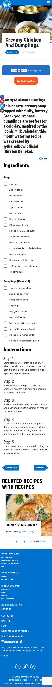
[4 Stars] (22, 70)
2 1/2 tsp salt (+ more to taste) (23, 265)
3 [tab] (24, 541)
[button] (48, 3)
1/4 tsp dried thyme (18, 224)
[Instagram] (18, 666)
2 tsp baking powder (19, 293)
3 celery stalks (16, 189)
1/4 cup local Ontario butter (22, 230)
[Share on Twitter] (2, 106)
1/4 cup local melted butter (22, 334)
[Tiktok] (25, 666)
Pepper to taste (16, 271)
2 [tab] (16, 541)
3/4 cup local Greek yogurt (22, 323)
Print (46, 158)
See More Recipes (38, 541)
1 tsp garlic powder (18, 311)
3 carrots (13, 183)
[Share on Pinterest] (2, 101)
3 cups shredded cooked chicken (25, 248)
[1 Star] (12, 70)
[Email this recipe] (2, 110)
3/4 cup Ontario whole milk (22, 328)
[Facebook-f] (32, 666)
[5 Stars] (25, 70)
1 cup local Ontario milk (20, 242)
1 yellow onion (16, 195)
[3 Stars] (19, 70)
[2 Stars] (15, 70)
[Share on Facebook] (2, 97)
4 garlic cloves (16, 207)
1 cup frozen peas (17, 254)
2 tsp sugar (14, 305)
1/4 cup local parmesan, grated (24, 340)
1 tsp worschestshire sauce (22, 260)
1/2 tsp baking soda (18, 299)
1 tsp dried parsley (17, 219)
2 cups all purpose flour (20, 287)
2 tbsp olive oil (16, 201)
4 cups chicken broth (19, 236)
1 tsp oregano (15, 213)
